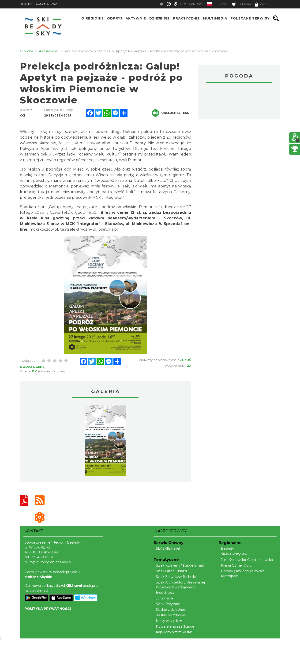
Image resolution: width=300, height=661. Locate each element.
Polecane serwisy (250, 18)
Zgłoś (185, 360)
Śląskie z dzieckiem (172, 609)
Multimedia (215, 18)
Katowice (239, 101)
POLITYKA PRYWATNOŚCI (48, 609)
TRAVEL (48, 4)
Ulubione (244, 4)
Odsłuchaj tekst (176, 113)
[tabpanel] (105, 441)
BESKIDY (26, 4)
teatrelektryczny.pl (78, 229)
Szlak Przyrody (168, 604)
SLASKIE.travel (168, 548)
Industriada (165, 593)
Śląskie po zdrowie (171, 615)
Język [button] (221, 4)
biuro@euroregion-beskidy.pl (48, 562)
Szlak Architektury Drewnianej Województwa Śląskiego (180, 584)
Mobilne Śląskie (38, 577)
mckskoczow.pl (44, 229)
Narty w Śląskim (169, 621)
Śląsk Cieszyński (234, 554)
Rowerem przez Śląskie (175, 626)
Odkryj (114, 18)
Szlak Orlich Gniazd (171, 571)
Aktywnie (136, 18)
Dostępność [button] (191, 4)
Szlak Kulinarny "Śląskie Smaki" (181, 565)
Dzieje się (159, 18)
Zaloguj (265, 4)
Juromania (164, 598)
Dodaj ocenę (32, 367)
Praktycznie (186, 18)
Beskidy (227, 548)
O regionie (92, 18)
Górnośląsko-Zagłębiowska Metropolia (243, 573)
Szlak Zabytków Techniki (176, 577)
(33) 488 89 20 (42, 557)
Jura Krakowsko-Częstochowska (247, 560)
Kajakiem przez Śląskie (174, 632)
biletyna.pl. (108, 229)
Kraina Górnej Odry (236, 565)
